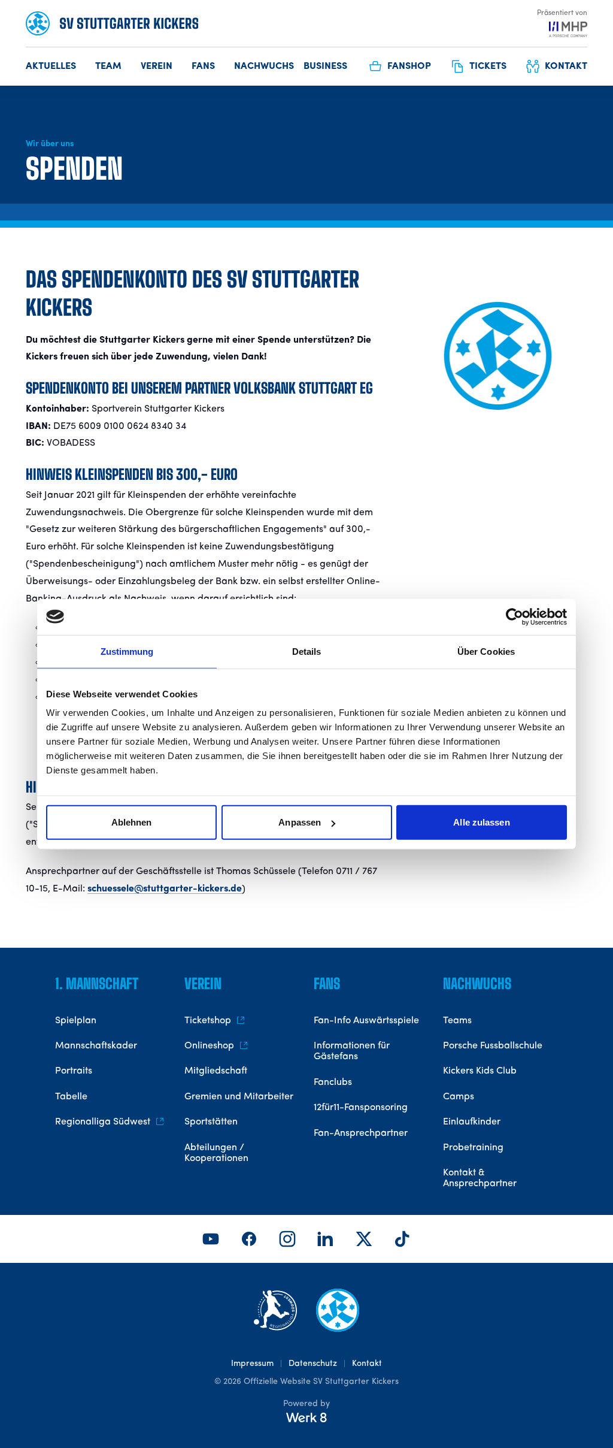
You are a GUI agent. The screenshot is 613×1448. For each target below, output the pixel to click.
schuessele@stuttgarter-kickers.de (164, 889)
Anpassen (299, 822)
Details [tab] (306, 651)
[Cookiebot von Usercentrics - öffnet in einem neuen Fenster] (514, 616)
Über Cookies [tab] (486, 651)
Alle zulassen (481, 822)
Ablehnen (131, 822)
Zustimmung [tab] (127, 651)
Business (325, 66)
